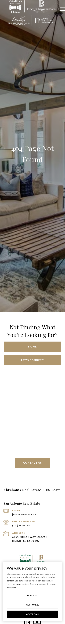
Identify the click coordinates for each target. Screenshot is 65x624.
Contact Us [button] (32, 462)
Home (32, 346)
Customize (32, 604)
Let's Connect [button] (32, 360)
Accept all (32, 614)
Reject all (32, 595)
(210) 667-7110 (20, 525)
